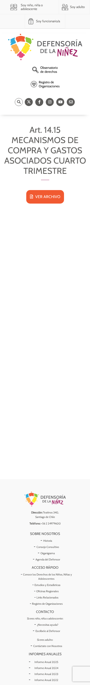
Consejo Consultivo (47, 547)
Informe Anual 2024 (46, 668)
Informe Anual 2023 (46, 674)
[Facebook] (39, 102)
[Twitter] (29, 102)
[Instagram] (50, 102)
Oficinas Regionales (47, 591)
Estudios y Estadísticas (47, 585)
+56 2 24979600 (51, 523)
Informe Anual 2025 (46, 662)
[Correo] (71, 102)
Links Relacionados (47, 597)
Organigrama (47, 553)
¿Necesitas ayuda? (47, 624)
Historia (47, 540)
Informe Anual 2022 (46, 680)
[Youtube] (60, 102)
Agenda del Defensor (48, 559)
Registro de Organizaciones (47, 603)
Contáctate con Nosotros (47, 646)
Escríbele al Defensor (48, 631)
